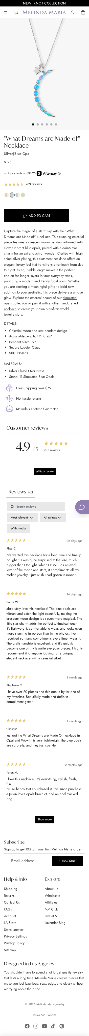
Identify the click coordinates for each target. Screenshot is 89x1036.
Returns (9, 895)
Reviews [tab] (20, 491)
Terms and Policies (44, 1015)
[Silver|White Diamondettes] (17, 196)
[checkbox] (18, 528)
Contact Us (12, 902)
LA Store (10, 922)
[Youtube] (44, 1026)
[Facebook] (27, 1026)
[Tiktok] (53, 1026)
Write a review (45, 471)
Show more (44, 819)
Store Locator (13, 929)
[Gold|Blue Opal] (23, 196)
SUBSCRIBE (67, 860)
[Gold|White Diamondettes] (6, 196)
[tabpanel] (44, 665)
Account (10, 915)
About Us (51, 888)
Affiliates (51, 902)
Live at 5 (51, 915)
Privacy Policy (14, 942)
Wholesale (52, 895)
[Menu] (5, 12)
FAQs (8, 909)
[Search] (16, 12)
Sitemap (10, 949)
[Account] (72, 12)
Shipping (10, 888)
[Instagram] (36, 1026)
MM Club (51, 909)
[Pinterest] (62, 1026)
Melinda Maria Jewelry (50, 1004)
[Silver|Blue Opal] (12, 196)
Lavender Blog (55, 922)
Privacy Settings (15, 936)
